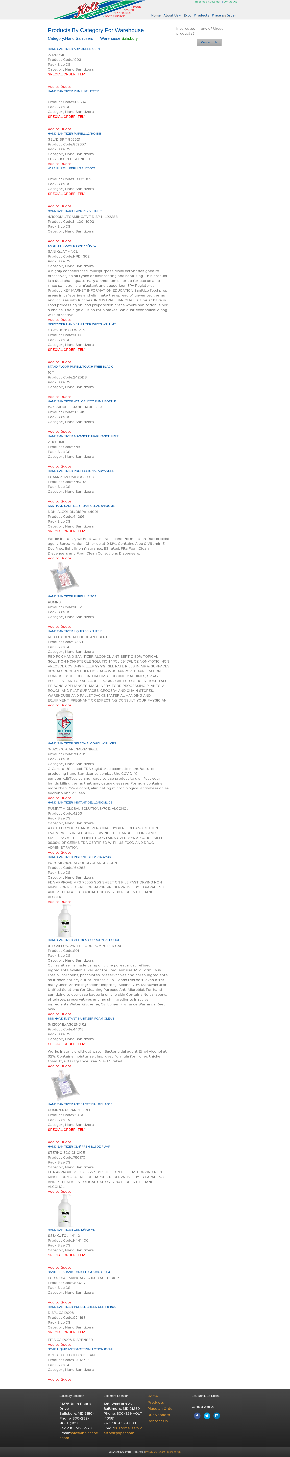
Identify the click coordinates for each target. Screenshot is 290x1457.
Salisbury (130, 38)
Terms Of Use (174, 1452)
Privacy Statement (155, 1452)
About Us (170, 15)
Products (201, 15)
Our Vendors (159, 1415)
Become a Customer (208, 1)
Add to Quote (59, 87)
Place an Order (224, 15)
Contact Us (230, 1)
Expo (187, 15)
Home (156, 15)
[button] (180, 15)
